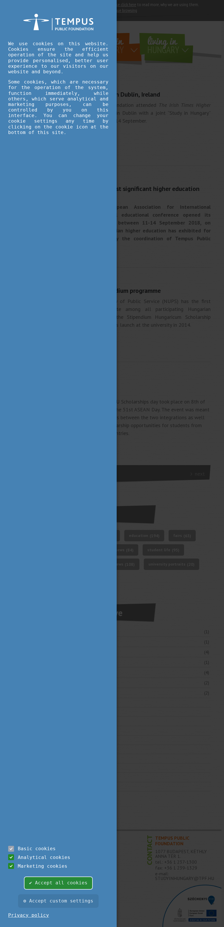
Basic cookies (37, 848)
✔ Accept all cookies (58, 883)
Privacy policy (28, 915)
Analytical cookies (44, 857)
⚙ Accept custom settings (58, 901)
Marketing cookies (42, 866)
